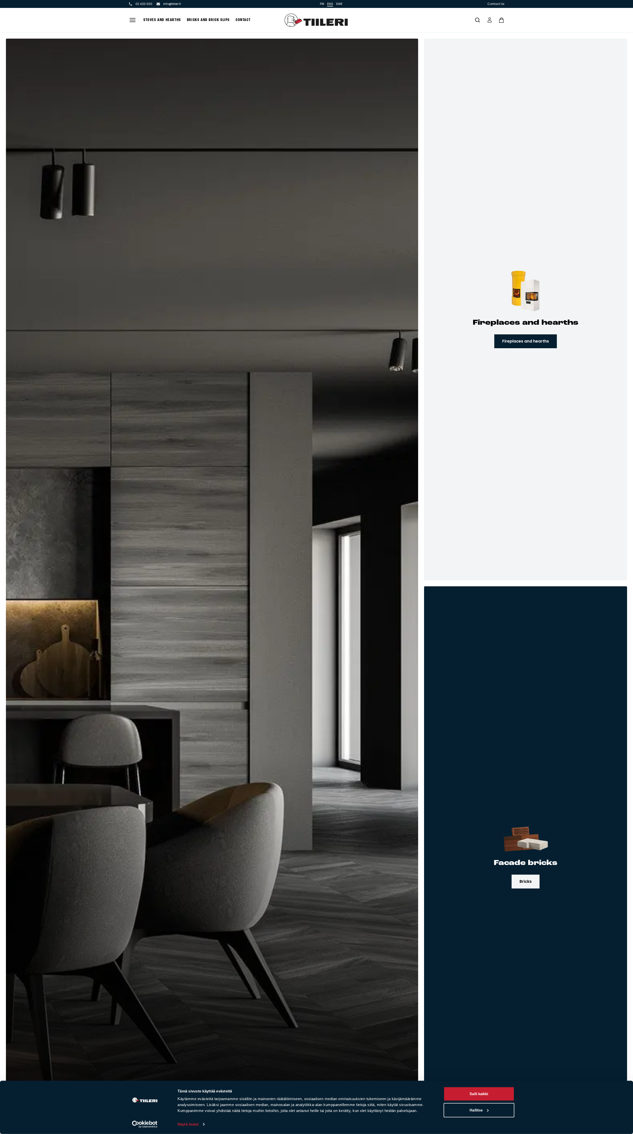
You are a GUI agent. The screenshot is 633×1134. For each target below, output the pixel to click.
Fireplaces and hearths (525, 341)
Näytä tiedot (188, 1124)
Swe (339, 4)
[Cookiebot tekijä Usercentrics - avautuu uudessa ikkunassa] (144, 1124)
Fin (322, 4)
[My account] (490, 20)
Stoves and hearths (162, 20)
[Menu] (132, 20)
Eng (330, 4)
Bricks (526, 881)
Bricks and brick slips (208, 20)
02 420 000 (144, 4)
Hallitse (476, 1110)
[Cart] (501, 20)
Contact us (495, 4)
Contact (243, 20)
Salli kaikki (479, 1094)
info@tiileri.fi (172, 4)
